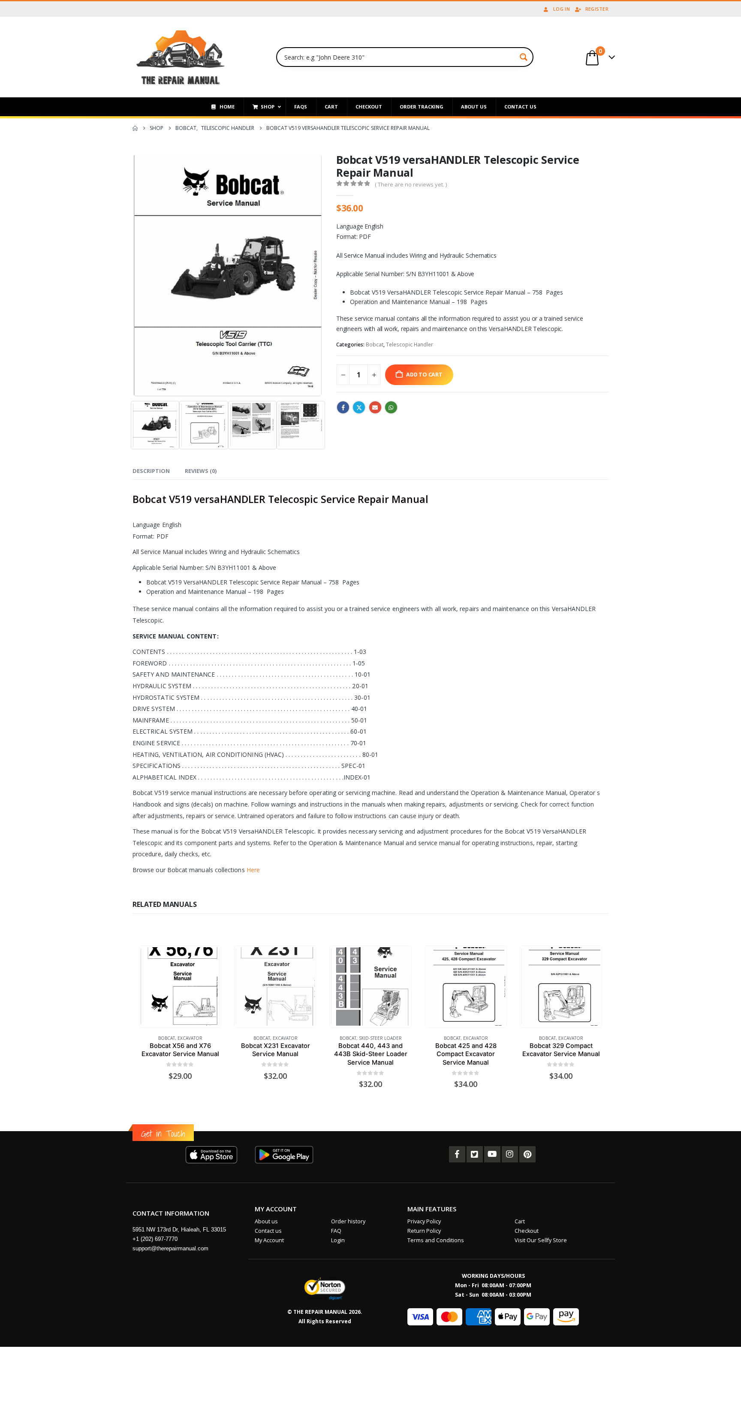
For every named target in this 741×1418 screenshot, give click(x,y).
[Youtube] (492, 1154)
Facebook (343, 407)
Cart (520, 1221)
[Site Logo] (181, 57)
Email (375, 407)
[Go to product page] (180, 986)
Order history (348, 1221)
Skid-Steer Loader (380, 1038)
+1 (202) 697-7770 (155, 1239)
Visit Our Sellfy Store (541, 1240)
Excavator (190, 1038)
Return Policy (424, 1230)
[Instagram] (510, 1154)
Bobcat (374, 344)
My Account (269, 1240)
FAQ (336, 1230)
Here (253, 870)
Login (338, 1240)
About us (266, 1221)
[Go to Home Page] (135, 128)
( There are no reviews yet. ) (411, 184)
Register (596, 9)
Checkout (527, 1230)
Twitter (359, 407)
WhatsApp (391, 407)
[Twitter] (475, 1154)
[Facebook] (457, 1154)
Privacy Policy (424, 1221)
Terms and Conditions (435, 1240)
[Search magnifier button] (523, 57)
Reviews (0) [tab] (201, 471)
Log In (561, 9)
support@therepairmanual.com (170, 1248)
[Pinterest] (527, 1154)
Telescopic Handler (409, 344)
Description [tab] (151, 471)
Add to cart (424, 374)
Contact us (268, 1230)
